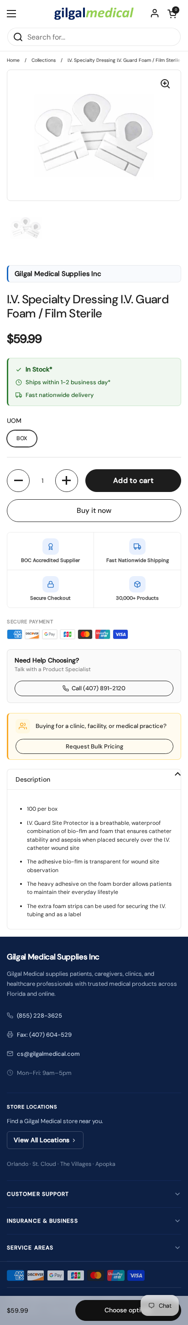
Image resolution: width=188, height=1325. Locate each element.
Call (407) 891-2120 (98, 688)
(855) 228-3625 (39, 1015)
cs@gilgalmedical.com (48, 1054)
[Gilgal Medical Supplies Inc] (94, 14)
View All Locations (41, 1140)
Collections (43, 60)
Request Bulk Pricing (94, 746)
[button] (172, 14)
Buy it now (94, 510)
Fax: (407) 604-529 (44, 1035)
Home (13, 60)
